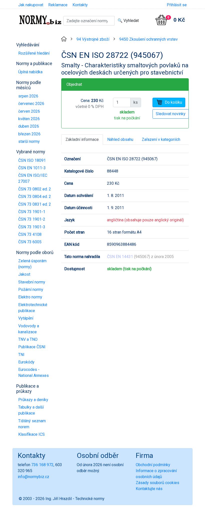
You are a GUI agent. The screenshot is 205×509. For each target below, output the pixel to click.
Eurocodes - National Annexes (33, 372)
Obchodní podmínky (153, 464)
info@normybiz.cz (33, 476)
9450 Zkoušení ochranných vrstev (148, 39)
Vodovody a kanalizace (28, 329)
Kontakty (80, 4)
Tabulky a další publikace (31, 410)
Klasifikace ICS (31, 434)
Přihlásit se (177, 4)
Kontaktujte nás (149, 488)
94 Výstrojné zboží (92, 39)
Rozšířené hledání (34, 53)
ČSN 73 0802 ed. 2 (34, 189)
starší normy (29, 141)
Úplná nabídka (30, 72)
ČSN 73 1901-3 (31, 227)
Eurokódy (26, 362)
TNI (21, 354)
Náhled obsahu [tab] (120, 139)
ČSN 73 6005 (30, 242)
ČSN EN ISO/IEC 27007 (32, 178)
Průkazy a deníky (33, 399)
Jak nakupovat (30, 4)
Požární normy (30, 289)
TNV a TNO (28, 339)
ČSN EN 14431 (120, 256)
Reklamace (58, 4)
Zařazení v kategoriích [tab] (161, 139)
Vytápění (25, 318)
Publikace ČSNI (32, 346)
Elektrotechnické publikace (32, 307)
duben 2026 (28, 126)
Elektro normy (30, 297)
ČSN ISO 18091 (32, 160)
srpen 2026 (28, 96)
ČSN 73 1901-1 (31, 211)
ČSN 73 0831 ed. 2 (34, 204)
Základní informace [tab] (82, 139)
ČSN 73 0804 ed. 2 (34, 196)
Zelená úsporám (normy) (32, 263)
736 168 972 (42, 464)
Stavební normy (31, 282)
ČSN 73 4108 (30, 234)
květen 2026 (29, 118)
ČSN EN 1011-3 (32, 168)
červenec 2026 (31, 103)
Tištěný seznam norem (32, 424)
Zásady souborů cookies (157, 482)
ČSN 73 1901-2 (31, 219)
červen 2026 (29, 111)
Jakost (24, 274)
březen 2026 (29, 134)
